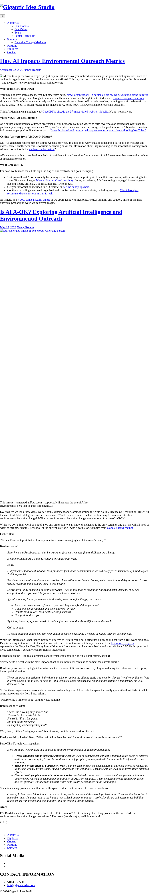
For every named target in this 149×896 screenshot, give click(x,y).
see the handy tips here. (76, 186)
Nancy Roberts (32, 69)
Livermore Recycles (122, 643)
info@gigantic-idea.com (21, 885)
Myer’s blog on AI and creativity (54, 180)
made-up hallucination (42, 149)
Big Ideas (12, 838)
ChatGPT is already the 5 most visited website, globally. (76, 111)
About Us (13, 834)
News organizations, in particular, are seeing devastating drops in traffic (107, 94)
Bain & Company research (128, 98)
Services (12, 847)
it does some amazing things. (34, 199)
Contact (11, 841)
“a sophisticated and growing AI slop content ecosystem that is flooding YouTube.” (98, 130)
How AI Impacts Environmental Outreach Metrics (62, 61)
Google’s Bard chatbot (120, 527)
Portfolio (12, 844)
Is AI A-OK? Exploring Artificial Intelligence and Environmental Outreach (61, 215)
